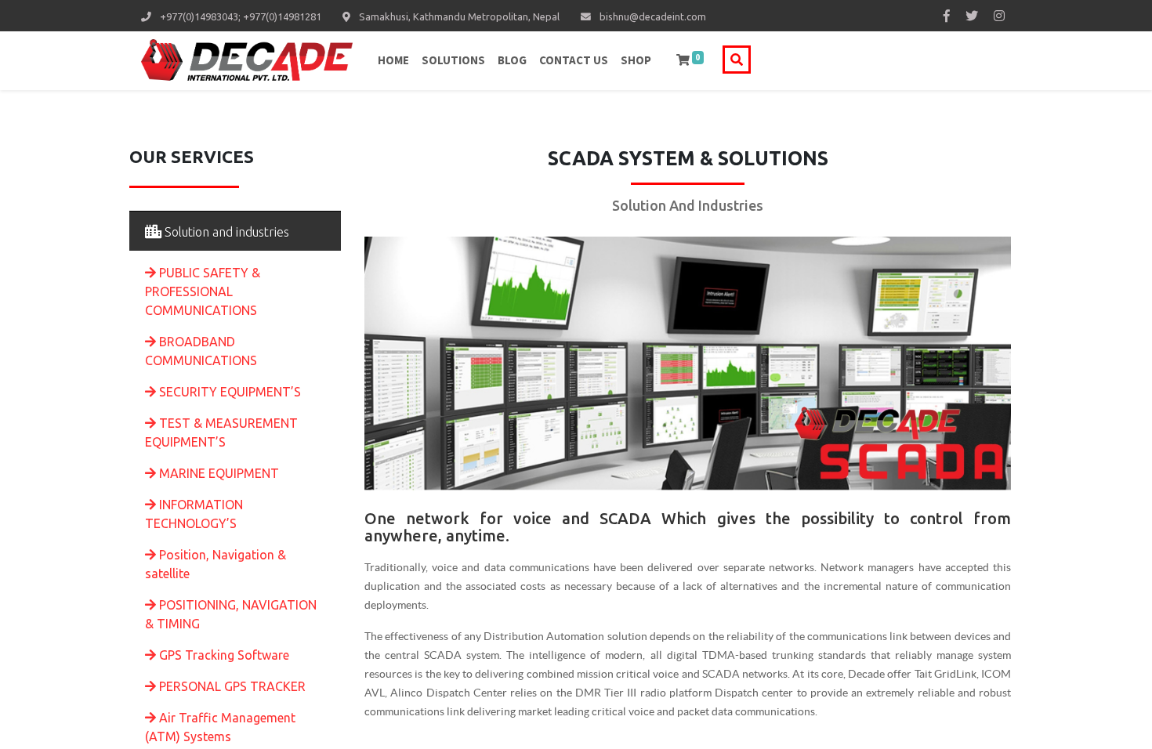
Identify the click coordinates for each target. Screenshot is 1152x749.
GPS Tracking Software (224, 655)
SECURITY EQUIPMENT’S (230, 392)
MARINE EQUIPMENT (219, 473)
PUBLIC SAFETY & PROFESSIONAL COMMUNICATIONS (202, 291)
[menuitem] (393, 60)
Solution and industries (225, 232)
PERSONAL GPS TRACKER (232, 686)
